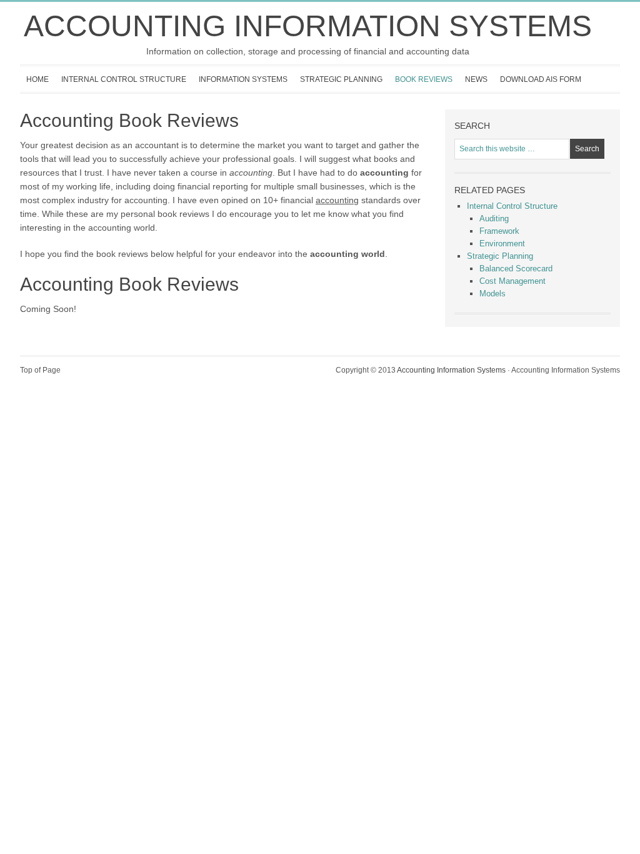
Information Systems (240, 83)
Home (37, 79)
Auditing (494, 218)
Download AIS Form (540, 79)
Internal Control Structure (120, 83)
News (476, 79)
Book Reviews (423, 79)
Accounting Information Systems (308, 26)
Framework (499, 231)
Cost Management (512, 281)
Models (492, 293)
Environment (502, 243)
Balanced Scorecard (515, 268)
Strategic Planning (338, 83)
